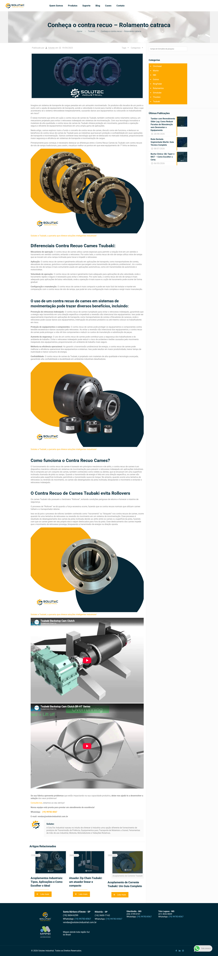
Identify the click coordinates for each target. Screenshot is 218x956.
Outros (156, 79)
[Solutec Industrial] (15, 5)
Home (79, 31)
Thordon (156, 97)
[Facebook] (176, 951)
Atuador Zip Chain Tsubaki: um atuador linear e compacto (85, 881)
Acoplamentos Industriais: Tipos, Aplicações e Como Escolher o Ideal (47, 881)
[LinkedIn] (179, 951)
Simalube (157, 92)
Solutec (51, 48)
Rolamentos (158, 88)
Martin (156, 70)
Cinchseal (157, 66)
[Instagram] (183, 951)
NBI (154, 75)
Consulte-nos (36, 803)
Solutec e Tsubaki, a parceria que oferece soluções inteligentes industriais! (64, 235)
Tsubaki (91, 31)
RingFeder (157, 84)
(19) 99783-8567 (82, 918)
